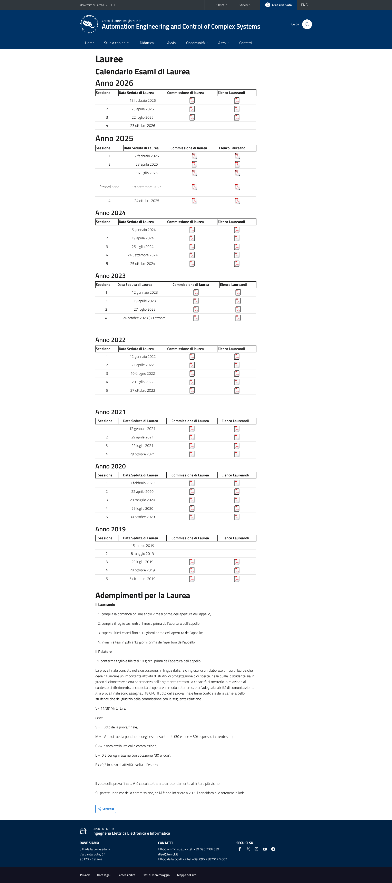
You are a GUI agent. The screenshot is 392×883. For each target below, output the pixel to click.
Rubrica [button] (220, 4)
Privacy (85, 875)
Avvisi (171, 43)
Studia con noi (115, 43)
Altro (222, 43)
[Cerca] (307, 24)
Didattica (147, 43)
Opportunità (195, 43)
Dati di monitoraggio (156, 875)
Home (89, 43)
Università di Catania (92, 5)
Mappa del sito (186, 875)
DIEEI (112, 5)
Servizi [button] (243, 4)
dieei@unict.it (168, 854)
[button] (105, 809)
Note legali (104, 875)
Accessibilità (127, 875)
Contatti (245, 43)
